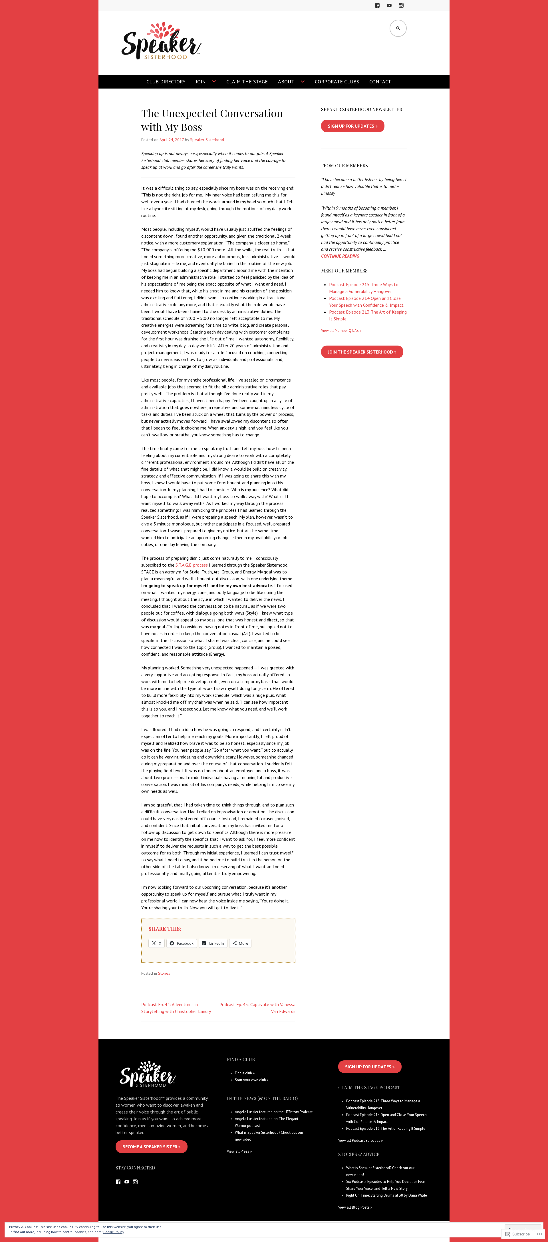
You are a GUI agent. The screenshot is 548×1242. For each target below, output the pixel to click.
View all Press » (239, 1151)
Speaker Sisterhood (207, 139)
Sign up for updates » (353, 126)
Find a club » (245, 1073)
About (286, 81)
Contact (380, 81)
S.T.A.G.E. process (192, 565)
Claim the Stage (247, 81)
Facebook (117, 1185)
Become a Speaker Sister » (151, 1146)
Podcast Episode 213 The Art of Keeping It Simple (385, 1128)
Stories (164, 973)
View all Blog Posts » (355, 1207)
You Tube (126, 1185)
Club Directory (166, 81)
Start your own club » (252, 1080)
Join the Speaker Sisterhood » (362, 352)
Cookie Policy (113, 1232)
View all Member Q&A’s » (341, 330)
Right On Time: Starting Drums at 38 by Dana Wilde (386, 1195)
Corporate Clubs (337, 81)
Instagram (135, 1185)
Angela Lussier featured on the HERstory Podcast (274, 1111)
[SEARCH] (398, 28)
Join (201, 81)
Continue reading (340, 256)
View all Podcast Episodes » (360, 1140)
